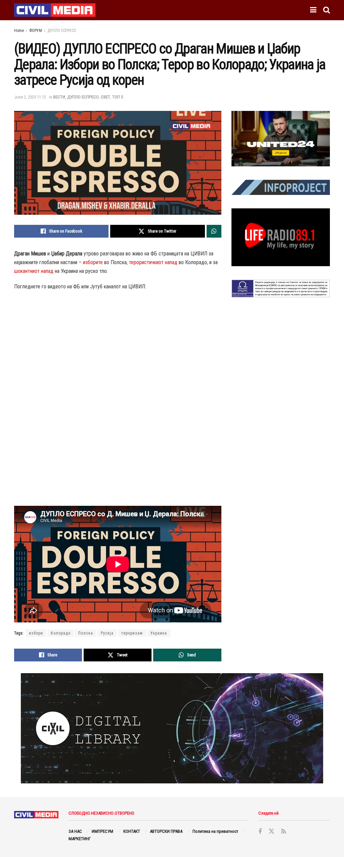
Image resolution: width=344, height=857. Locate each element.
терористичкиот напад (153, 262)
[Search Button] (326, 10)
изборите (93, 262)
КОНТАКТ (131, 831)
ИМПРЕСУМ (102, 831)
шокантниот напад (33, 271)
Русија (107, 633)
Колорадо (61, 633)
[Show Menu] (313, 10)
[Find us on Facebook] (260, 831)
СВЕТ (105, 96)
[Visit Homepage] (54, 10)
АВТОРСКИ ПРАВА (166, 831)
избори (36, 633)
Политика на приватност (215, 831)
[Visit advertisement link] (280, 138)
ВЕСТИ (59, 96)
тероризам (132, 633)
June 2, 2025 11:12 (30, 96)
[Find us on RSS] (283, 831)
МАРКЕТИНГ (80, 838)
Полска (85, 633)
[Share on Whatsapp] (214, 231)
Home (19, 30)
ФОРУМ (35, 30)
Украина (158, 633)
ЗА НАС (75, 831)
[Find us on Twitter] (271, 831)
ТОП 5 (117, 96)
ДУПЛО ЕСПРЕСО (61, 30)
